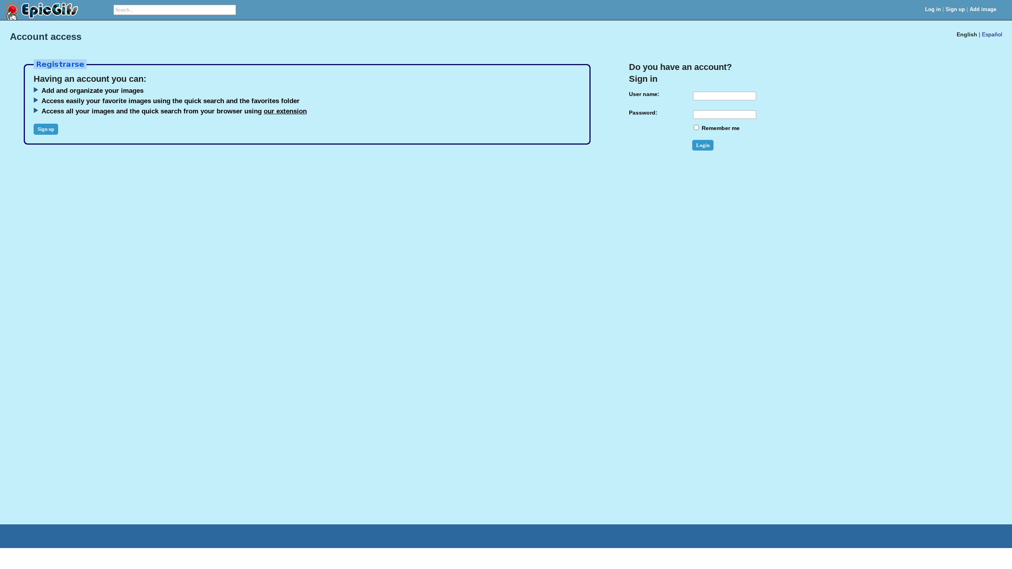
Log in (933, 9)
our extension (285, 111)
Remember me (720, 128)
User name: (644, 94)
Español (992, 34)
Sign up (955, 9)
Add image (983, 9)
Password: (643, 112)
